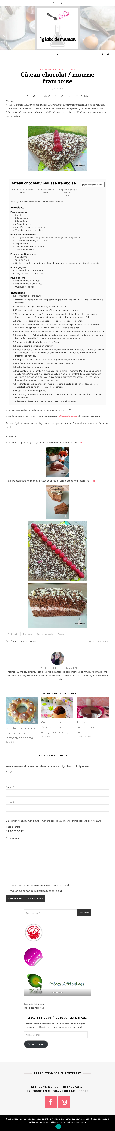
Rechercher (84, 913)
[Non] (111, 1123)
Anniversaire (13, 634)
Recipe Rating (13, 826)
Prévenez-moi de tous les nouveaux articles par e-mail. (35, 891)
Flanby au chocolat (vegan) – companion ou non (91, 727)
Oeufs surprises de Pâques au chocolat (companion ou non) (54, 727)
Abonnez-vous (36, 1044)
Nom (9, 772)
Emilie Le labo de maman (24, 641)
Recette (61, 634)
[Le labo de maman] (57, 28)
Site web (10, 802)
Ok (58, 1126)
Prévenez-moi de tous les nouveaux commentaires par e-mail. (39, 885)
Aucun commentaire (99, 641)
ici (80, 442)
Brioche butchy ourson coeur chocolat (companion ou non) (21, 733)
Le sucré (71, 69)
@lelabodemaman (68, 416)
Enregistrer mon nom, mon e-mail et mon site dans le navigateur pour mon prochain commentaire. (54, 820)
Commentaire (12, 838)
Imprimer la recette (94, 185)
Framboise (27, 634)
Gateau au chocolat (45, 634)
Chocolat (45, 69)
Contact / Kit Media (34, 1003)
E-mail (10, 787)
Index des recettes (34, 1007)
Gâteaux (58, 69)
